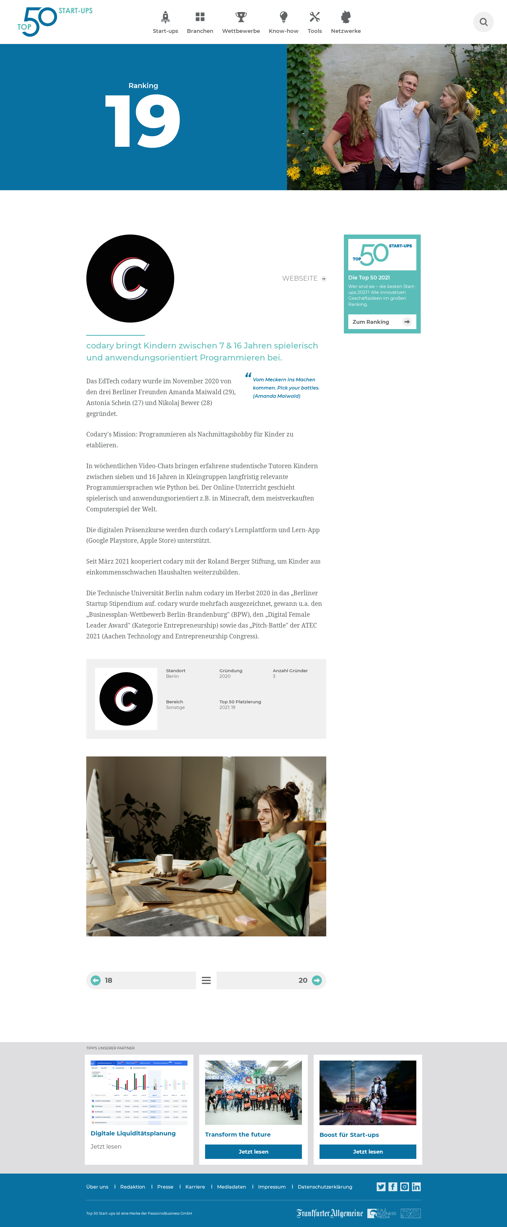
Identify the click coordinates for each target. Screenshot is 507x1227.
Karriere (195, 1187)
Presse (165, 1187)
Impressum (272, 1187)
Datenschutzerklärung (325, 1187)
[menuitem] (103, 1186)
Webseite (300, 278)
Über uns (97, 1187)
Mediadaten (231, 1187)
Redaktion (132, 1187)
